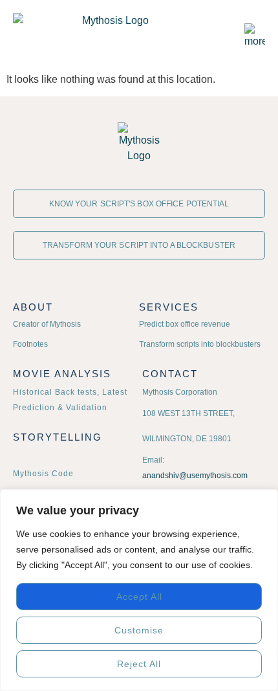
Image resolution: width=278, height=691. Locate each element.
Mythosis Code (43, 473)
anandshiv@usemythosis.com (195, 475)
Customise (139, 630)
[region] (139, 590)
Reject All (139, 664)
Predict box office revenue (184, 324)
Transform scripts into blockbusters (200, 344)
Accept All (139, 596)
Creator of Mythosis (47, 324)
